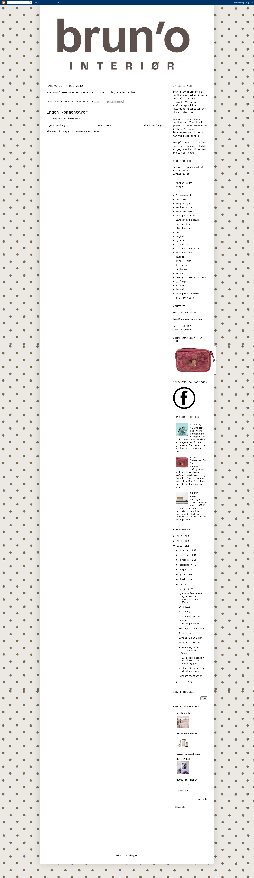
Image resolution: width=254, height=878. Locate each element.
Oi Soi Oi (182, 244)
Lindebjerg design (187, 220)
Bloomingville (185, 195)
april (184, 589)
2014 (180, 536)
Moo (178, 232)
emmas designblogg (188, 754)
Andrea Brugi (184, 183)
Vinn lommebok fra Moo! (198, 460)
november (186, 555)
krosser (181, 285)
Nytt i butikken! (190, 642)
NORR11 (194, 493)
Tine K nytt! (187, 633)
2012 (180, 546)
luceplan (181, 289)
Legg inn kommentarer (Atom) (82, 131)
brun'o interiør (76, 102)
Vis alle (202, 799)
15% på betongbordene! (190, 622)
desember (186, 550)
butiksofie (183, 713)
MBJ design (183, 228)
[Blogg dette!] (112, 101)
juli (183, 574)
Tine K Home (183, 261)
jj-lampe (181, 281)
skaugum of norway (187, 293)
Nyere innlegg (56, 125)
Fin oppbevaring (189, 616)
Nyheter (181, 240)
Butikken (181, 199)
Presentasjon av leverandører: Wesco (189, 650)
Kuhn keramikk (185, 211)
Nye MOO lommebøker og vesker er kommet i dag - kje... (191, 597)
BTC (178, 191)
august (184, 569)
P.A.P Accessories (187, 248)
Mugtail (181, 236)
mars (183, 682)
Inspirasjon (183, 203)
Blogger (133, 855)
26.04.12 (184, 606)
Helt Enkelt (184, 759)
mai (182, 584)
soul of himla (185, 298)
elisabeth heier (186, 733)
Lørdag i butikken (190, 638)
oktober (185, 560)
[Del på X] (115, 101)
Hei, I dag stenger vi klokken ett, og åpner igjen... (192, 661)
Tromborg (181, 265)
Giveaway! (196, 424)
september (186, 565)
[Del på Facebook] (118, 101)
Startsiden (104, 125)
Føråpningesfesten (190, 676)
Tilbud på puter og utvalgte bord (191, 670)
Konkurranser (184, 207)
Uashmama (181, 269)
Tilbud (180, 256)
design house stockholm (191, 277)
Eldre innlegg (153, 125)
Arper (179, 187)
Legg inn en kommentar (65, 118)
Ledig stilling (185, 215)
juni (183, 579)
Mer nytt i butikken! (192, 628)
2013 (180, 541)
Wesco (179, 273)
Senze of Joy (184, 252)
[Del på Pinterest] (122, 101)
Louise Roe (183, 224)
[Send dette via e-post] (108, 101)
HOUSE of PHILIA (186, 779)
